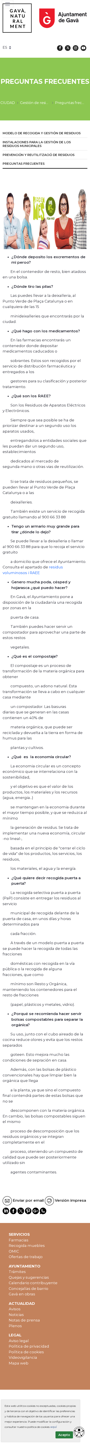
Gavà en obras (22, 1294)
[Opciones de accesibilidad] (79, 1432)
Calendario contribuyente (33, 1283)
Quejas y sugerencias (29, 1277)
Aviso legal (19, 1341)
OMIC (14, 1251)
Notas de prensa (24, 1320)
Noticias (16, 1314)
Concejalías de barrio (28, 1288)
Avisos (15, 1309)
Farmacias (18, 1240)
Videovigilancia (23, 1357)
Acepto (64, 1435)
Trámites (17, 1271)
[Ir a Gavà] (45, 18)
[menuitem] (45, 133)
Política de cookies (26, 1352)
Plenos (15, 1326)
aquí (53, 1427)
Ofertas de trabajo (26, 1257)
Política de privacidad (29, 1346)
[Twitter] (68, 48)
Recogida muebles (27, 1245)
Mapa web (18, 1363)
